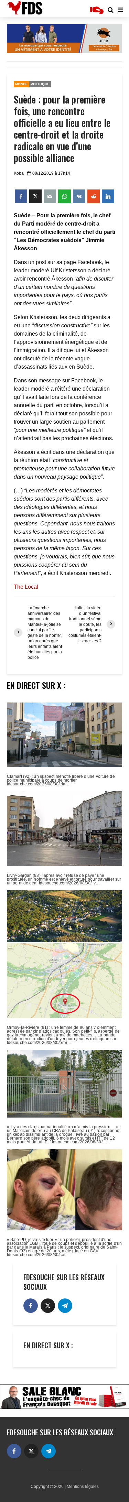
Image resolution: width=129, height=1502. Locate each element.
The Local (26, 587)
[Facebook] (30, 1305)
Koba (19, 173)
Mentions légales (83, 1486)
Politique (40, 84)
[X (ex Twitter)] (48, 1305)
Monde (21, 84)
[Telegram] (65, 1305)
